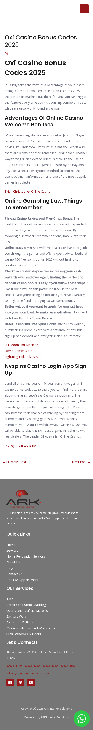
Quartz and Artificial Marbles (27, 610)
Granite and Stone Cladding (26, 604)
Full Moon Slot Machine (21, 345)
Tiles (9, 599)
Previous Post (14, 461)
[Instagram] (20, 682)
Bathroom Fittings (19, 622)
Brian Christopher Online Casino (27, 191)
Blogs (10, 568)
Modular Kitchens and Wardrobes (30, 628)
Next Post (81, 461)
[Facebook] (10, 682)
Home (10, 544)
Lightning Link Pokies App (23, 356)
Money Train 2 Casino (20, 445)
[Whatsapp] (31, 682)
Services (12, 550)
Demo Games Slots (18, 350)
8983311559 (67, 666)
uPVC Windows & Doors (23, 634)
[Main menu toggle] (84, 8)
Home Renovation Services (25, 556)
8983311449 (14, 666)
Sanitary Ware (16, 616)
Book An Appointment (22, 579)
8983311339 (50, 666)
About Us (13, 562)
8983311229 (32, 666)
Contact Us (14, 574)
